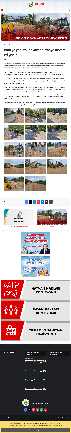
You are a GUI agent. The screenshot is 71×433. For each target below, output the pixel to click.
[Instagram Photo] (29, 364)
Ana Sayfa (7, 44)
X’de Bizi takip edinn (8, 352)
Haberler (13, 44)
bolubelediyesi (29, 358)
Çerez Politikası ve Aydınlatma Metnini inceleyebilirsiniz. (47, 425)
